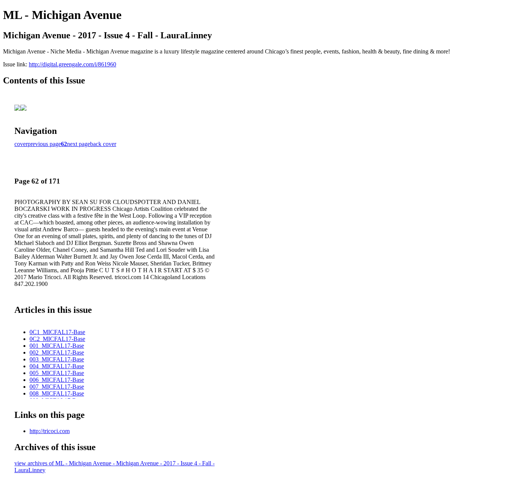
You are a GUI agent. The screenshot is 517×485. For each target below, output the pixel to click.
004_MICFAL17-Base (57, 366)
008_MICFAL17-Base (57, 393)
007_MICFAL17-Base (57, 386)
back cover (103, 144)
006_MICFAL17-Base (57, 380)
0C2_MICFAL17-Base (57, 339)
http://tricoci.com (50, 431)
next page (78, 144)
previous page (44, 144)
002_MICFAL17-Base (57, 352)
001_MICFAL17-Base (57, 345)
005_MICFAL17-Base (57, 373)
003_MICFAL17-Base (57, 359)
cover (21, 144)
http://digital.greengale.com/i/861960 (72, 64)
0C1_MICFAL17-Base (57, 332)
